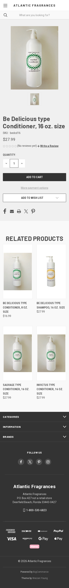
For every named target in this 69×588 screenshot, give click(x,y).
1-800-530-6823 (36, 510)
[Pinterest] (33, 211)
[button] (47, 146)
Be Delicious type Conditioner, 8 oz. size (15, 307)
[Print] (19, 211)
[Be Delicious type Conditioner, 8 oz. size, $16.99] (18, 271)
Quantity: (9, 154)
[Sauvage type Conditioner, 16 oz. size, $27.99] (18, 353)
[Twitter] (26, 211)
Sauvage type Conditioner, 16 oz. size (16, 389)
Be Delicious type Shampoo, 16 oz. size (51, 305)
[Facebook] (5, 211)
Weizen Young (40, 578)
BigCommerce (40, 572)
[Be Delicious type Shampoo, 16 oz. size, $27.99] (51, 271)
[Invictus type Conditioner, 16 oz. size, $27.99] (51, 353)
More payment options (34, 187)
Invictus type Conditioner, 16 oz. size (50, 389)
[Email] (12, 211)
